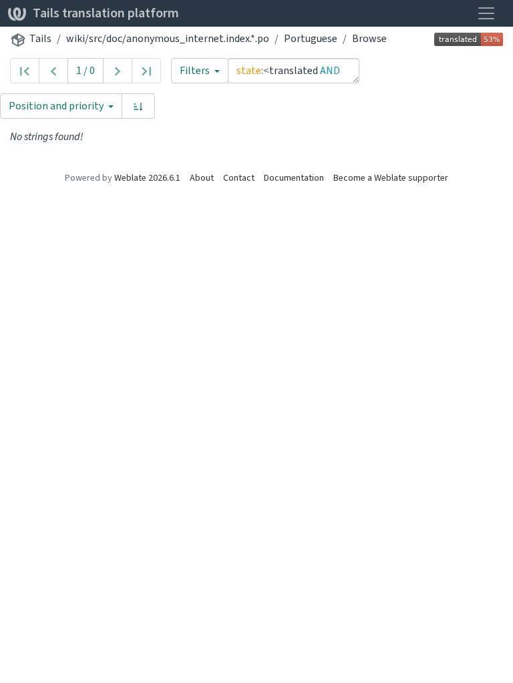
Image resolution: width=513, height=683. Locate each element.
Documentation (294, 177)
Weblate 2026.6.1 (147, 177)
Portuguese (310, 38)
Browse (369, 38)
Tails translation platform (106, 13)
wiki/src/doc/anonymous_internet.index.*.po (167, 38)
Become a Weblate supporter (390, 177)
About (202, 177)
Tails (40, 38)
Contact (238, 177)
